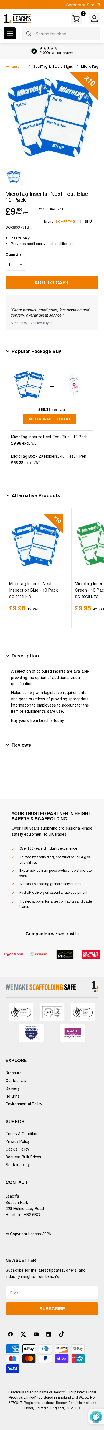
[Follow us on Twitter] (23, 1334)
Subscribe (52, 1308)
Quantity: (14, 254)
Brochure (14, 1072)
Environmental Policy (24, 1103)
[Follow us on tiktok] (61, 1334)
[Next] (93, 568)
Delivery (13, 1088)
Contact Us (16, 1080)
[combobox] (61, 33)
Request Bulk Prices (23, 1156)
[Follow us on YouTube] (36, 1334)
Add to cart (52, 282)
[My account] (94, 18)
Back (15, 66)
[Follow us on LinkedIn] (48, 1334)
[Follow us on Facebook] (10, 1334)
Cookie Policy (17, 1149)
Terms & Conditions (23, 1133)
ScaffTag (65, 221)
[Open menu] (10, 33)
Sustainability (18, 1164)
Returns (13, 1096)
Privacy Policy (18, 1141)
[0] (76, 18)
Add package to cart (50, 418)
